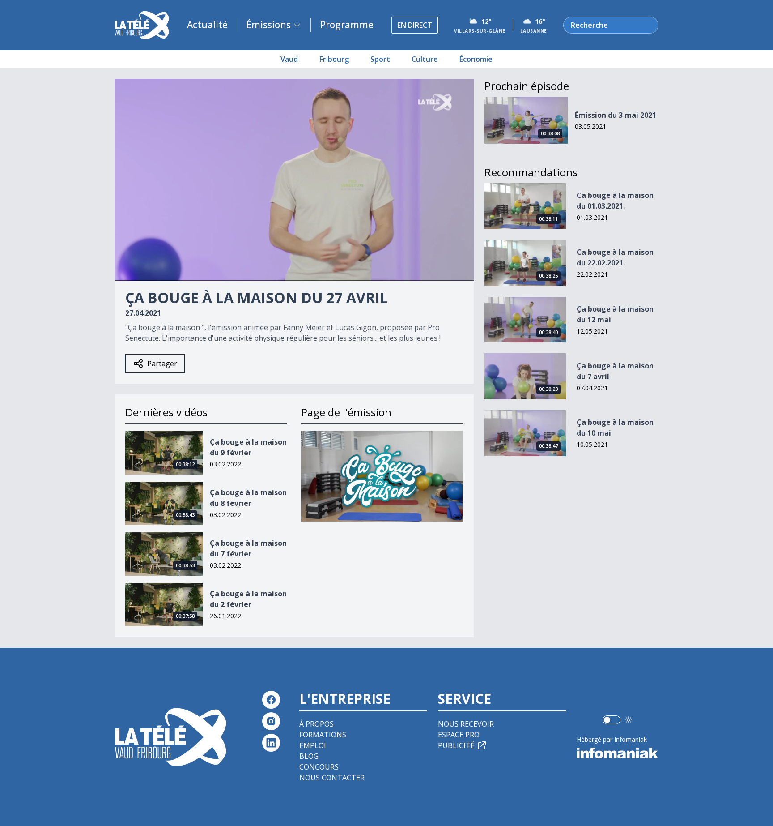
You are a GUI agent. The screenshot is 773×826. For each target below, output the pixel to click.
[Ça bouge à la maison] (382, 476)
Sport (380, 59)
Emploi (312, 745)
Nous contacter (332, 778)
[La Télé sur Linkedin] (271, 742)
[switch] (611, 719)
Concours (319, 767)
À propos (316, 724)
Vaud (289, 59)
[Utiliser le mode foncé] (628, 719)
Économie (476, 59)
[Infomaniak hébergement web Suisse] (617, 753)
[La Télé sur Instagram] (271, 721)
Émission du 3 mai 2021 (615, 115)
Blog (309, 756)
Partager (162, 363)
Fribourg (334, 59)
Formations (322, 735)
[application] (294, 180)
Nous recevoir (466, 724)
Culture (425, 59)
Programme (347, 24)
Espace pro (459, 735)
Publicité (456, 745)
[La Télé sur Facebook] (271, 699)
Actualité (207, 24)
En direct (414, 25)
